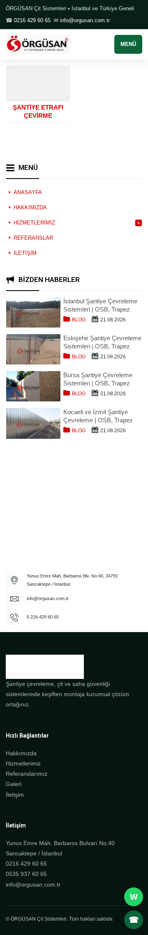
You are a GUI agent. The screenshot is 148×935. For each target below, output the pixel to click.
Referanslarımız (26, 773)
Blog (79, 320)
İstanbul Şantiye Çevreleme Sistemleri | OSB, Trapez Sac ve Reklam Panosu (100, 306)
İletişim (15, 794)
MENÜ (128, 44)
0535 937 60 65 (26, 874)
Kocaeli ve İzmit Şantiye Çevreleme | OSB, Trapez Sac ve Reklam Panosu (98, 416)
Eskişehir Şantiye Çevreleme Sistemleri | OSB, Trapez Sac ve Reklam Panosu (102, 343)
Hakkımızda (21, 753)
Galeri (13, 784)
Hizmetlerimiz (23, 763)
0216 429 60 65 (32, 20)
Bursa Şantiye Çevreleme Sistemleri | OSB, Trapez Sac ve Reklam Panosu (97, 379)
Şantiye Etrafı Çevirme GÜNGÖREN (38, 115)
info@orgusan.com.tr (85, 20)
